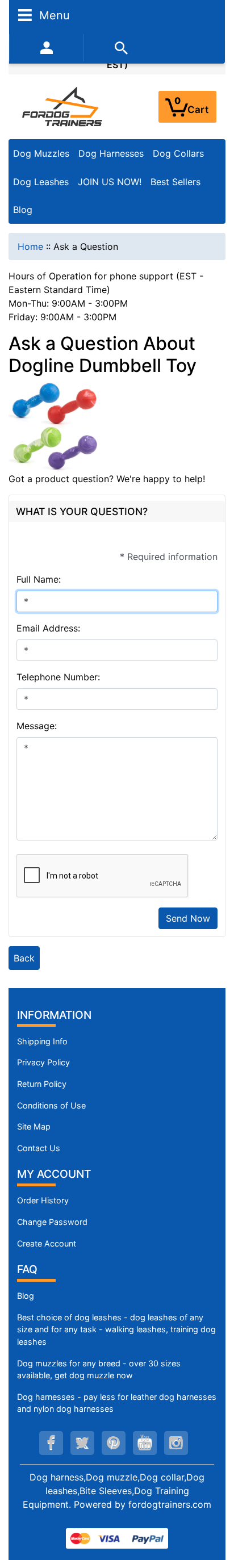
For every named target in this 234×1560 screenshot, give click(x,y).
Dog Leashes (41, 181)
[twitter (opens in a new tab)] (82, 1443)
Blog (22, 209)
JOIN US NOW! (109, 181)
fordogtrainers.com (169, 1504)
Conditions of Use (51, 1105)
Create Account (46, 1243)
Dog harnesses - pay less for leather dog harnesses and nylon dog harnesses (116, 1403)
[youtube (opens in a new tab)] (144, 1443)
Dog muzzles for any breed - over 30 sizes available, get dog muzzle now (99, 1369)
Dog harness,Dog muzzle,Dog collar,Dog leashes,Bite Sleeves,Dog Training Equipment (113, 1490)
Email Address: (48, 628)
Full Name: (38, 579)
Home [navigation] (30, 246)
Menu (53, 15)
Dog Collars (178, 153)
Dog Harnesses (111, 153)
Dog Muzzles (41, 153)
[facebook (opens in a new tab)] (51, 1443)
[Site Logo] (63, 106)
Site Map (34, 1126)
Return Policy (41, 1084)
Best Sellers (175, 181)
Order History (43, 1200)
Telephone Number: (58, 677)
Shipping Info (42, 1041)
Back (24, 958)
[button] (213, 1504)
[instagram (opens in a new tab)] (176, 1443)
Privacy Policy (43, 1062)
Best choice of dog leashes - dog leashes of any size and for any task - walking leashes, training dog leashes (116, 1329)
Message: (36, 725)
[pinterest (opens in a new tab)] (113, 1443)
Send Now (188, 918)
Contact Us (38, 1148)
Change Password (52, 1222)
